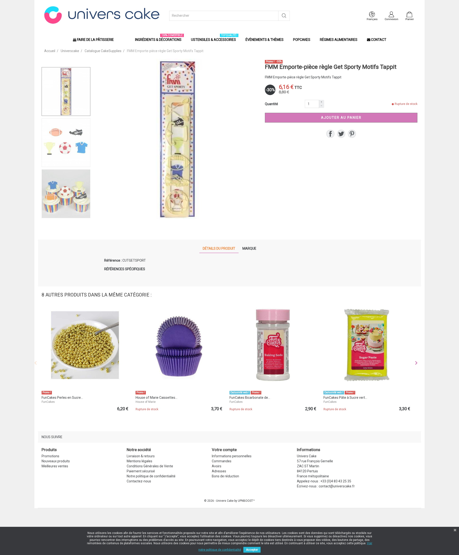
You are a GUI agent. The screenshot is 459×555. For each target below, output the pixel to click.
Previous (35, 362)
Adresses (219, 471)
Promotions (50, 456)
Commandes (221, 461)
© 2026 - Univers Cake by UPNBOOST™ (229, 500)
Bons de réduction (225, 476)
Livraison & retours (141, 456)
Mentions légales (139, 461)
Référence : (113, 260)
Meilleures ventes (55, 466)
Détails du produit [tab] (219, 248)
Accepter (252, 549)
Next (416, 362)
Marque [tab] (249, 248)
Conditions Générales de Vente (150, 466)
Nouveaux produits (56, 461)
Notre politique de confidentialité (151, 476)
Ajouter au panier (341, 117)
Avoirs (216, 466)
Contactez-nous (139, 481)
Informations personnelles (231, 456)
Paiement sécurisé (141, 471)
